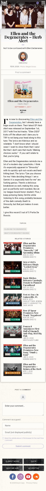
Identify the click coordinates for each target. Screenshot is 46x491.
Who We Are (12, 468)
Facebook (13, 476)
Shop (34, 461)
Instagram (21, 476)
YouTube (29, 476)
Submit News (12, 461)
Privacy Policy (31, 483)
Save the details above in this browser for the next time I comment (24, 439)
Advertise (33, 468)
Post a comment (23, 72)
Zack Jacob (28, 305)
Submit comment (23, 446)
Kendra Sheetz (29, 257)
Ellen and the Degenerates (15, 229)
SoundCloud (37, 476)
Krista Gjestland (30, 340)
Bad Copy (4, 3)
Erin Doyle (23, 63)
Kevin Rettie (35, 303)
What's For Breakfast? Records (16, 233)
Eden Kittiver (29, 301)
